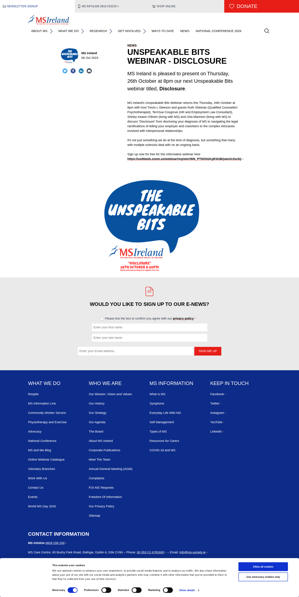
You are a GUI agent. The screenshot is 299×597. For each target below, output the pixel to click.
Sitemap (94, 515)
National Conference (42, 441)
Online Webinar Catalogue (46, 459)
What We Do (68, 31)
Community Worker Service (47, 413)
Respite (33, 394)
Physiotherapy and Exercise (47, 422)
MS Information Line (42, 403)
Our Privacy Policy (101, 506)
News (184, 31)
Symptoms (157, 403)
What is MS (157, 394)
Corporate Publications (104, 450)
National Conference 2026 (218, 31)
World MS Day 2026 (42, 506)
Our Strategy (97, 413)
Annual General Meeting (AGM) (110, 469)
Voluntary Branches (41, 469)
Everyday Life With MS (165, 413)
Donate (247, 6)
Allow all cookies (263, 566)
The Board (96, 431)
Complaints (96, 478)
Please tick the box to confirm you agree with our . (152, 318)
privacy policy (183, 318)
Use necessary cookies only (263, 576)
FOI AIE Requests (101, 487)
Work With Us (37, 478)
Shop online (166, 6)
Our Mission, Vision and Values (110, 394)
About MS (39, 31)
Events (33, 497)
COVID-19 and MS (162, 450)
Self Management (162, 422)
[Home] (48, 23)
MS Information (171, 383)
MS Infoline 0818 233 (99, 6)
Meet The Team (99, 459)
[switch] (106, 590)
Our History (97, 403)
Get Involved (129, 31)
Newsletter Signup (22, 6)
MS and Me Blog (39, 450)
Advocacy (35, 431)
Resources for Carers (164, 441)
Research (98, 31)
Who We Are (105, 383)
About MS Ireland (101, 441)
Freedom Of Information (105, 497)
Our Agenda (97, 422)
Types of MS (158, 431)
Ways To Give (163, 31)
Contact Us (35, 487)
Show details (187, 590)
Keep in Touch (229, 383)
